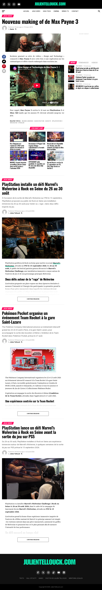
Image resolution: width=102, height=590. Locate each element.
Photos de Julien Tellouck (56, 578)
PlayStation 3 (57, 121)
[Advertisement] (84, 47)
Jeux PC (48, 121)
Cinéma (56, 11)
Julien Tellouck (15, 213)
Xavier (12, 29)
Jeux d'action (39, 121)
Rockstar (14, 123)
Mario (41, 578)
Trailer (21, 123)
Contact (75, 11)
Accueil (26, 11)
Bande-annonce (28, 121)
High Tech (47, 11)
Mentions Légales (76, 578)
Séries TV (65, 11)
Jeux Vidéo (36, 11)
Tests (21, 578)
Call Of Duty (31, 578)
